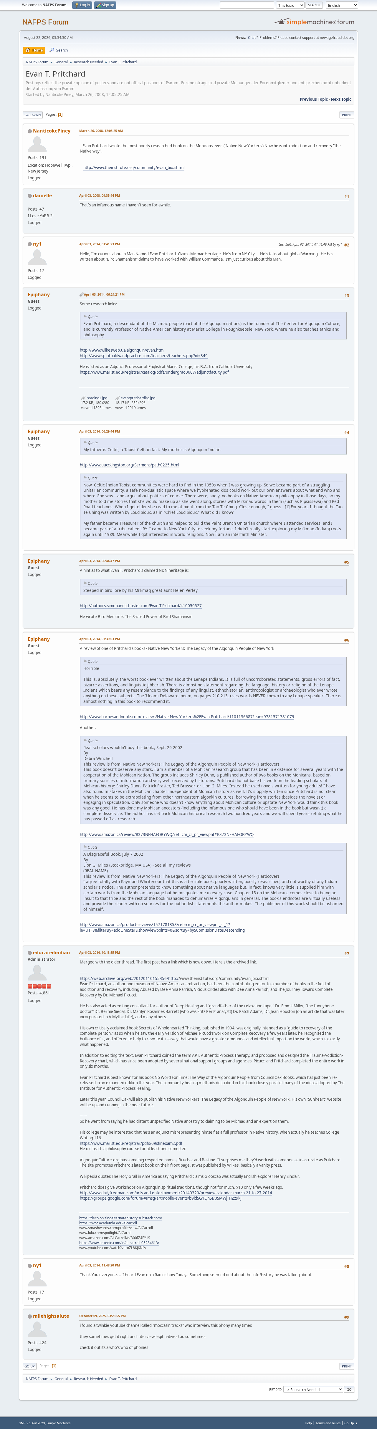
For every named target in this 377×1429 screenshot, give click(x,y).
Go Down (32, 114)
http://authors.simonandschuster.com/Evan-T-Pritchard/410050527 (141, 605)
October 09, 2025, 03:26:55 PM (102, 1316)
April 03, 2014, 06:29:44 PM (99, 431)
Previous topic (314, 99)
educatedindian (51, 952)
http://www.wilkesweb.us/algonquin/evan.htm (121, 350)
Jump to (275, 1389)
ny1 (37, 244)
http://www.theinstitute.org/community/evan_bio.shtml (133, 167)
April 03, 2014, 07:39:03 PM (99, 639)
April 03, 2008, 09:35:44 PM (99, 195)
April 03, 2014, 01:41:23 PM (99, 244)
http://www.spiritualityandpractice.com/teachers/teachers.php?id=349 (144, 355)
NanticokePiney (51, 130)
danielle (42, 195)
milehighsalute (51, 1316)
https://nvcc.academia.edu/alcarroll (108, 1223)
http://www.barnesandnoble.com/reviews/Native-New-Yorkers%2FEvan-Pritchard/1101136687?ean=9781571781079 (187, 716)
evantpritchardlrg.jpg (137, 397)
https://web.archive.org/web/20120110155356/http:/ (129, 978)
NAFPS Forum (45, 22)
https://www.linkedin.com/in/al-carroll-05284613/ (119, 1242)
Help (308, 1423)
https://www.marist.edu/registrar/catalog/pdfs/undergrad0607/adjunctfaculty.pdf (154, 372)
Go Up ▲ (351, 1423)
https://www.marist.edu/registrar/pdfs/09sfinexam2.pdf (131, 1143)
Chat (252, 37)
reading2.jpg (96, 397)
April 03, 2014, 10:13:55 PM (99, 952)
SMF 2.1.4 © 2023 (32, 1423)
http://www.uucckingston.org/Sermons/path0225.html (129, 465)
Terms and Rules (328, 1423)
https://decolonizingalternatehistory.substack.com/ (120, 1218)
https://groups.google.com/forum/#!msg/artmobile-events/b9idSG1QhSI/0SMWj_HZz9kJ (161, 1198)
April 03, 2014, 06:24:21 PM (104, 294)
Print (347, 114)
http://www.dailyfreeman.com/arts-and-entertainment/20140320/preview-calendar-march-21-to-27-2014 (176, 1192)
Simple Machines (59, 1423)
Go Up (29, 1366)
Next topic (341, 99)
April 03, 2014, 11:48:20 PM (99, 1265)
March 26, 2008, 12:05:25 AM (101, 130)
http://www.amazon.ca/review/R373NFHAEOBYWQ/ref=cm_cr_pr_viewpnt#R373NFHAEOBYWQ (167, 834)
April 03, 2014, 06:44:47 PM (99, 561)
